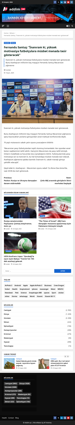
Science (24, 293)
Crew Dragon (59, 285)
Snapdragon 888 (35, 293)
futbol (7, 289)
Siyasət (6, 342)
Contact (11, 418)
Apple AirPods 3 (36, 285)
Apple (25, 285)
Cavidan (8, 70)
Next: (55, 181)
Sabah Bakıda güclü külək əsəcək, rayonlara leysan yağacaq (9, 363)
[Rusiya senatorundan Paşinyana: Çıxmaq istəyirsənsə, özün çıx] (20, 207)
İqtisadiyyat (8, 326)
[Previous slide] (65, 356)
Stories (14, 296)
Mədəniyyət (8, 338)
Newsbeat (9, 293)
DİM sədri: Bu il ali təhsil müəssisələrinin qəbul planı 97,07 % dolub (43, 363)
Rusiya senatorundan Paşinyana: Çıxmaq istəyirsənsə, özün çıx (18, 223)
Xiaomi (39, 296)
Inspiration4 (24, 289)
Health (14, 289)
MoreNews (37, 423)
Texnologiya (8, 346)
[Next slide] (68, 356)
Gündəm (7, 43)
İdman (13, 43)
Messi (53, 289)
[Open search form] (72, 26)
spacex (46, 293)
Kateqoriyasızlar (10, 330)
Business (48, 285)
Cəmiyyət (7, 310)
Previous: (20, 181)
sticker (61, 293)
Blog (17, 418)
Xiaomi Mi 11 (50, 296)
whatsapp (23, 296)
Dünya (8, 216)
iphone (34, 289)
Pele (16, 293)
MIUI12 (60, 289)
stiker (7, 296)
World (32, 296)
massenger (44, 289)
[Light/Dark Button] (68, 26)
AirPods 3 (8, 285)
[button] (3, 26)
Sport (54, 293)
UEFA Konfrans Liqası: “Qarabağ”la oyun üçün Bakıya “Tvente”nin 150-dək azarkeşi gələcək (19, 258)
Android (18, 285)
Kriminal (7, 334)
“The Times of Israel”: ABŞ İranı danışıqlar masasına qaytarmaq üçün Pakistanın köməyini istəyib (54, 223)
